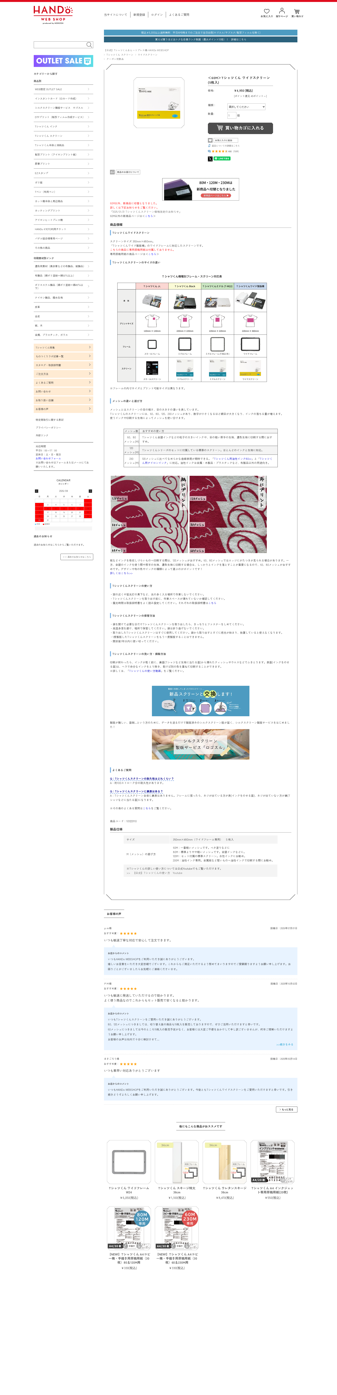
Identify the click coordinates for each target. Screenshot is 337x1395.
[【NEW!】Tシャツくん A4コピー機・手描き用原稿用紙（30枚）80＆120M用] (129, 1228)
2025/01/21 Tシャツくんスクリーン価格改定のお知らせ (146, 212)
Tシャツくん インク (46, 126)
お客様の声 (42, 409)
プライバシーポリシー (48, 427)
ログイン (157, 14)
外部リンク (42, 435)
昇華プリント (42, 163)
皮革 (37, 307)
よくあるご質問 (179, 14)
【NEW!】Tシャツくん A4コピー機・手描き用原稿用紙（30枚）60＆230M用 (177, 1258)
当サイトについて (115, 14)
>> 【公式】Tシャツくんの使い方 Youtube (154, 873)
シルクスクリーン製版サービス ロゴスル (59, 107)
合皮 (37, 316)
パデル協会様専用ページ (49, 238)
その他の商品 (42, 248)
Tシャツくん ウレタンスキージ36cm (225, 1190)
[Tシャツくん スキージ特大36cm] (177, 1162)
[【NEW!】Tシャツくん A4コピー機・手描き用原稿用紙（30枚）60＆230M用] (177, 1228)
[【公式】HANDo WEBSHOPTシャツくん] (53, 22)
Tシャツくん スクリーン (119, 54)
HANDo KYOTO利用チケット (50, 229)
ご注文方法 (42, 374)
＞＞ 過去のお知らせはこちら (77, 556)
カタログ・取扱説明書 (48, 365)
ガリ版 (39, 182)
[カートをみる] (297, 13)
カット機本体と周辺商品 (49, 201)
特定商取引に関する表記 (50, 420)
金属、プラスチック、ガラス (51, 335)
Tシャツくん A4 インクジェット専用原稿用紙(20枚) (272, 1190)
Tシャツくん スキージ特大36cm (176, 1190)
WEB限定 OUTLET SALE (48, 89)
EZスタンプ (41, 173)
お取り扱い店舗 (44, 400)
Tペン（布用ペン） (46, 192)
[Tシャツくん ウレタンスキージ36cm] (224, 1162)
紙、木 (39, 325)
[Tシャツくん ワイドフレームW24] (129, 1162)
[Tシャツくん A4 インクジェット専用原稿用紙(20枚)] (272, 1162)
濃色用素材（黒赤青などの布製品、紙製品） (60, 266)
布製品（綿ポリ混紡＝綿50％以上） (55, 275)
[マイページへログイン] (282, 13)
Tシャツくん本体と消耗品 (49, 145)
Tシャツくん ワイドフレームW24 (129, 1190)
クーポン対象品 (115, 58)
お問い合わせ (43, 391)
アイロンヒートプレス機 (49, 220)
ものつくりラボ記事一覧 (50, 356)
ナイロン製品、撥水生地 (49, 297)
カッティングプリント (47, 210)
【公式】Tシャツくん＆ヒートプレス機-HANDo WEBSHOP (136, 50)
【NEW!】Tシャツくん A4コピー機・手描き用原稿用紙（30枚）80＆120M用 (129, 1258)
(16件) (236, 151)
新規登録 (139, 14)
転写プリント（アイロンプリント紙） (56, 154)
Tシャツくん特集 (45, 347)
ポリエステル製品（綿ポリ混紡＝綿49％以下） (59, 286)
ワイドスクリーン (148, 54)
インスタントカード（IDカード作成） (56, 98)
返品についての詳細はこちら (226, 145)
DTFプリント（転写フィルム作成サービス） (60, 117)
